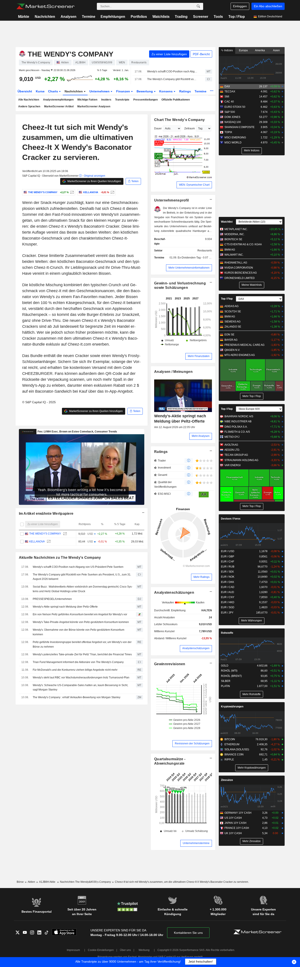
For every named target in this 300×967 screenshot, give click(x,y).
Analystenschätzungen (174, 592)
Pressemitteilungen (145, 99)
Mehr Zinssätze (251, 841)
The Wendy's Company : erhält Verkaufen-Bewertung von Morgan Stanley (76, 697)
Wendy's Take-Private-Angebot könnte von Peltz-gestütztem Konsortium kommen (81, 622)
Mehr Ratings (201, 577)
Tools (218, 16)
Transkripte (122, 99)
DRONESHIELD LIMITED (239, 278)
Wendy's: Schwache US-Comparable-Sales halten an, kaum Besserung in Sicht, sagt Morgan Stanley (80, 687)
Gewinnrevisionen (169, 664)
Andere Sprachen (29, 106)
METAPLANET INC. (236, 229)
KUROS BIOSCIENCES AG (240, 272)
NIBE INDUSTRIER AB (237, 421)
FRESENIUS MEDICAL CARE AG (244, 344)
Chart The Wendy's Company (179, 120)
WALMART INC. (234, 254)
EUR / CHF (227, 561)
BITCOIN (229, 739)
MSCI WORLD (233, 142)
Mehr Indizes (251, 150)
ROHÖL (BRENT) (231, 676)
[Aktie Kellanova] (112, 192)
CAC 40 (229, 101)
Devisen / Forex (230, 518)
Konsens (166, 91)
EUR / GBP (227, 556)
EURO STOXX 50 (234, 106)
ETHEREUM (231, 744)
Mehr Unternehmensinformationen (189, 267)
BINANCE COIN (234, 754)
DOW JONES (232, 117)
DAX (227, 86)
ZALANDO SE (232, 326)
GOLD (224, 665)
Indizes (228, 50)
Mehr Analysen (201, 436)
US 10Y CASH (233, 817)
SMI (226, 96)
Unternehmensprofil (171, 200)
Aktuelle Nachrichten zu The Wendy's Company (60, 557)
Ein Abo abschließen (268, 6)
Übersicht (25, 91)
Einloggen (240, 6)
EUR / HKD (227, 602)
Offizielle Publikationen (175, 99)
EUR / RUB (227, 566)
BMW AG (229, 249)
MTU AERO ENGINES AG (239, 355)
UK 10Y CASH (233, 833)
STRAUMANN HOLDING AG (241, 460)
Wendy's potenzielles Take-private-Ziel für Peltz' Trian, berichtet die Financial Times (82, 654)
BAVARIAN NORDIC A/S (238, 416)
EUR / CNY (227, 597)
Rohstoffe (227, 632)
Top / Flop (236, 16)
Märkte (23, 16)
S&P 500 (229, 112)
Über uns (125, 950)
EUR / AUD (227, 592)
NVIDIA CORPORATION (238, 267)
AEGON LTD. (232, 449)
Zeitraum (189, 128)
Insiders (106, 99)
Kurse (40, 91)
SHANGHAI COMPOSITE (239, 127)
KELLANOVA (37, 541)
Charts (53, 91)
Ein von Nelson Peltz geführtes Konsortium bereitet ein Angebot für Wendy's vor (80, 614)
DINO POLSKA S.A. (236, 426)
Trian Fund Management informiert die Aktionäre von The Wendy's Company (78, 662)
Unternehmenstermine (196, 843)
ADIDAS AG (231, 306)
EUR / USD (227, 551)
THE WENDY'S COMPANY (45, 533)
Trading (181, 16)
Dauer (158, 128)
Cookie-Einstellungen (101, 950)
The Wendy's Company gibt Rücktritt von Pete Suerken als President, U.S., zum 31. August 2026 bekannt (172, 79)
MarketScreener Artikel (59, 106)
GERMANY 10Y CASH (237, 812)
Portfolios (139, 16)
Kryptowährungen (232, 706)
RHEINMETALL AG (235, 262)
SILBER (225, 681)
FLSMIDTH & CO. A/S (237, 431)
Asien (276, 50)
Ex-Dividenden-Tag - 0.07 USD (196, 257)
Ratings (185, 91)
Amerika (260, 50)
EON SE (229, 334)
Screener (200, 16)
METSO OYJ (231, 436)
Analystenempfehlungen (58, 99)
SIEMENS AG (232, 321)
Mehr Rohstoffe (251, 694)
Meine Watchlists (252, 284)
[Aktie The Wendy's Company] (71, 192)
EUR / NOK (227, 576)
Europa (243, 50)
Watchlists (161, 16)
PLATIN (225, 686)
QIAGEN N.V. (232, 350)
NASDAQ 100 (232, 122)
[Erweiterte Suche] (198, 6)
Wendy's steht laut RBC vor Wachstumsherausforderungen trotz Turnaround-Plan (81, 677)
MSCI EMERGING (235, 137)
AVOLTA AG (231, 444)
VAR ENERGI (232, 465)
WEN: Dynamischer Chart (194, 184)
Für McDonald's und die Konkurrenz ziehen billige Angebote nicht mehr (75, 669)
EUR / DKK (227, 582)
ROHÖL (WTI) (229, 670)
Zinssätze (227, 780)
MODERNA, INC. (234, 234)
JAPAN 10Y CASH (235, 822)
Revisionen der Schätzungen (192, 743)
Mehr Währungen (251, 620)
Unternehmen (99, 91)
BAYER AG (230, 339)
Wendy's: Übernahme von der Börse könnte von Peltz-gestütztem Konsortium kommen (78, 632)
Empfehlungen (113, 16)
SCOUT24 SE (232, 311)
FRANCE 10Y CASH (236, 828)
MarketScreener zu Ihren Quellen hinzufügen (94, 181)
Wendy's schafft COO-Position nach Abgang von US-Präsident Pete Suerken (172, 71)
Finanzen (123, 91)
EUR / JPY (227, 612)
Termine (88, 16)
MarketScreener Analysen (93, 106)
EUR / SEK (227, 571)
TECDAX (229, 91)
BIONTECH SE (233, 239)
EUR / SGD (227, 607)
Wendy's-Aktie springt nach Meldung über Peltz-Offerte (65, 606)
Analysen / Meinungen (173, 372)
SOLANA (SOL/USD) (236, 749)
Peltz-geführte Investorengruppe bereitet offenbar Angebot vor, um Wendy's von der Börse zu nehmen (82, 644)
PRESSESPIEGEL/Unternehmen (52, 599)
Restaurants (204, 250)
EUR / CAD (227, 587)
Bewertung (145, 91)
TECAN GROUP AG (236, 454)
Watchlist (227, 221)
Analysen (68, 16)
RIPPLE (229, 759)
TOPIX (228, 132)
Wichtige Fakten (87, 99)
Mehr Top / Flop (251, 396)
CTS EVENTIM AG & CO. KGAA (243, 244)
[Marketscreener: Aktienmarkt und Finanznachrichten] (45, 6)
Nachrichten (45, 16)
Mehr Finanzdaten (199, 356)
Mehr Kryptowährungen (252, 767)
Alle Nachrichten (28, 99)
